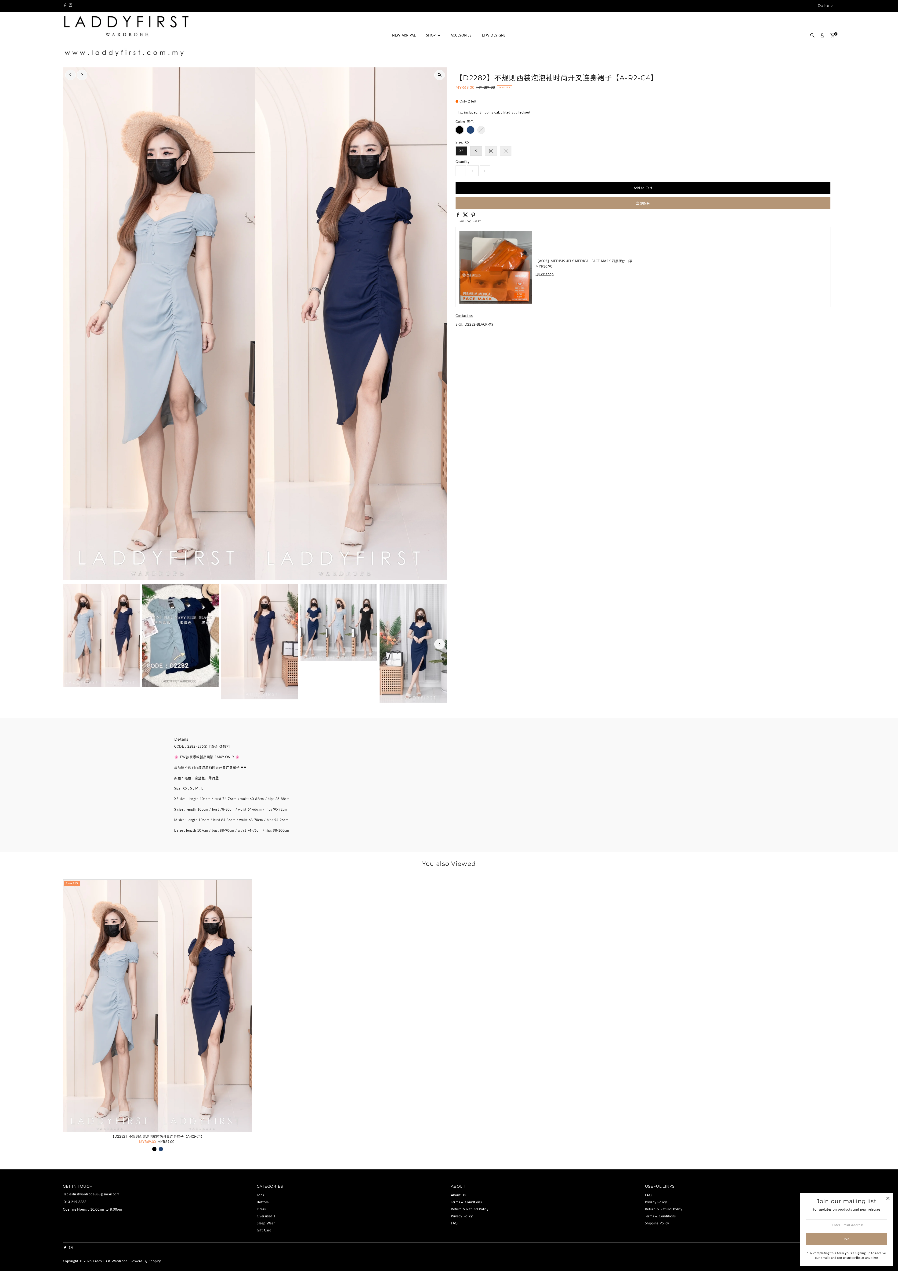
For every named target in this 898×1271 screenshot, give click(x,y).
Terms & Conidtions (466, 1202)
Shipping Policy (657, 1223)
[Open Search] (812, 35)
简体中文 (823, 5)
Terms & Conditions (660, 1216)
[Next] (82, 75)
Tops (260, 1195)
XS (461, 151)
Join (846, 1239)
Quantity (463, 162)
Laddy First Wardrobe (110, 1261)
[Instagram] (70, 5)
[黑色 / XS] (154, 1149)
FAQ (454, 1223)
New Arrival (404, 35)
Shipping (486, 112)
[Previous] (70, 75)
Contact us (464, 315)
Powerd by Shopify (145, 1261)
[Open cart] (832, 35)
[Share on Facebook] (458, 216)
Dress (261, 1209)
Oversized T (266, 1216)
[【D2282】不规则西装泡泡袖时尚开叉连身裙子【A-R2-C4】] (157, 1006)
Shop (431, 35)
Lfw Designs (494, 35)
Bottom (263, 1202)
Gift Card (264, 1230)
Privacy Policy (462, 1216)
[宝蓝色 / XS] (161, 1149)
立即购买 (643, 203)
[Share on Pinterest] (473, 216)
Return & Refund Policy (469, 1209)
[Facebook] (65, 5)
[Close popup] (888, 1198)
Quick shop (545, 274)
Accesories (461, 35)
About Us (458, 1195)
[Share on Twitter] (466, 216)
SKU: (459, 324)
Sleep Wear (266, 1223)
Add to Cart (643, 188)
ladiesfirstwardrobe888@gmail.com (91, 1194)
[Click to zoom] (439, 75)
